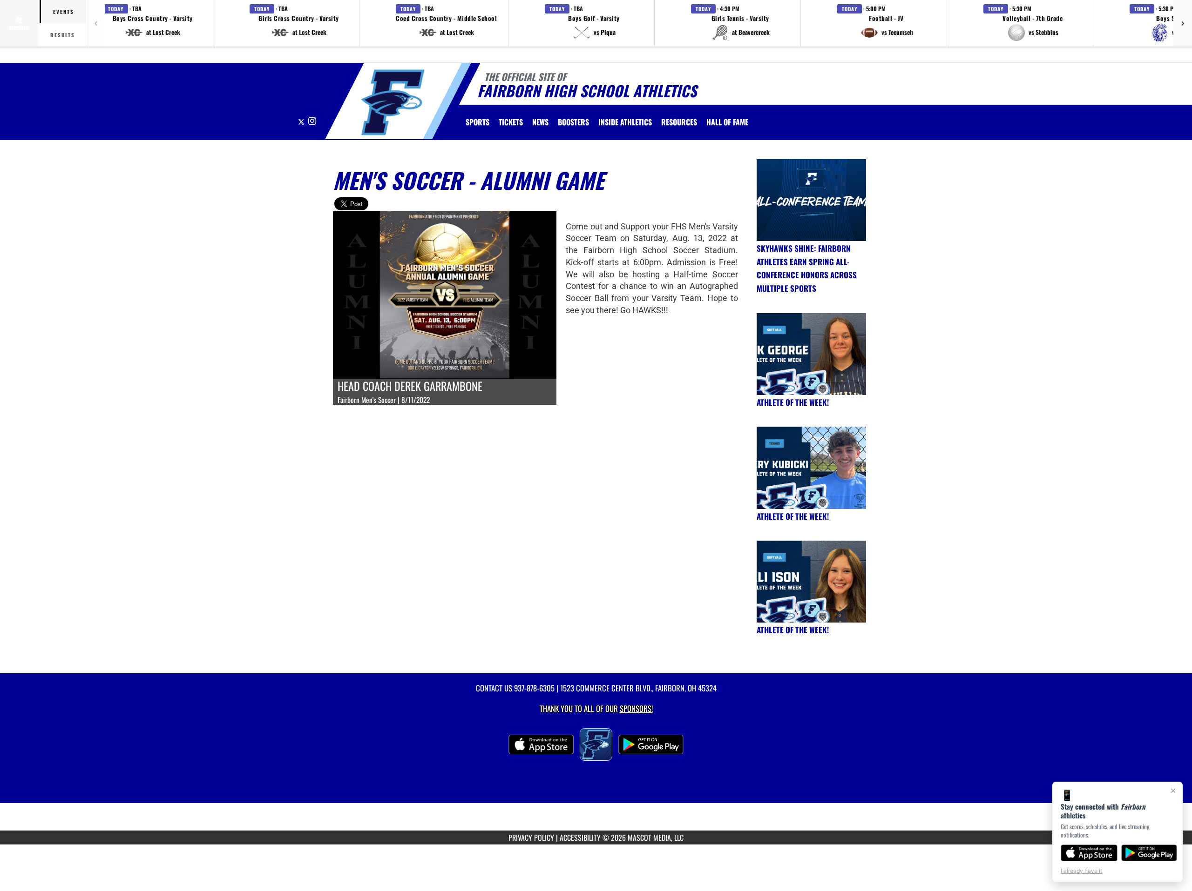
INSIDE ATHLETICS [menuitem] (625, 121)
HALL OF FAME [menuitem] (727, 121)
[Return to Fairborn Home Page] (393, 102)
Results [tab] (62, 35)
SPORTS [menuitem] (477, 121)
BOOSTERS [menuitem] (573, 121)
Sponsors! (636, 708)
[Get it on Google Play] (1149, 852)
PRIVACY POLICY (531, 837)
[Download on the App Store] (1089, 852)
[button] (152, 23)
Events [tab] (63, 11)
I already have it (1081, 870)
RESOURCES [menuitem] (679, 121)
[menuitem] (511, 122)
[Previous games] (95, 23)
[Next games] (1182, 23)
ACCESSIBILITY (580, 837)
